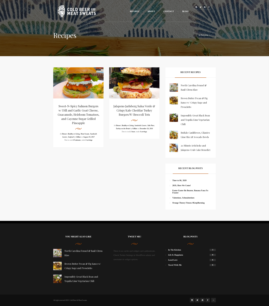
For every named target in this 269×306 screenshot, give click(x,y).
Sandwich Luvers (140, 125)
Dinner (64, 134)
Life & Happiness (175, 255)
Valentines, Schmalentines (183, 198)
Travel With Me (175, 265)
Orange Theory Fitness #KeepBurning (188, 203)
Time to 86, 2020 (179, 180)
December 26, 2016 (146, 129)
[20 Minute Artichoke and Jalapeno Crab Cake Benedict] (174, 148)
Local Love (172, 260)
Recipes (134, 11)
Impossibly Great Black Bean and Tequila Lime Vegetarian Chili (195, 120)
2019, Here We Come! (181, 185)
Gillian (78, 137)
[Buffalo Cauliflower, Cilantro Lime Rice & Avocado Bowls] (174, 135)
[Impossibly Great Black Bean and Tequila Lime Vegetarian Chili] (174, 117)
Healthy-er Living (74, 134)
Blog (185, 11)
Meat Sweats (85, 134)
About (151, 11)
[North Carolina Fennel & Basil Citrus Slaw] (174, 87)
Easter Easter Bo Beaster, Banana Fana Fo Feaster (190, 191)
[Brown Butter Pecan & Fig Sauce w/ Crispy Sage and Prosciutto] (174, 100)
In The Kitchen (174, 250)
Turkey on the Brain (123, 129)
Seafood (71, 137)
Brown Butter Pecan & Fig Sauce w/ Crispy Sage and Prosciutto (194, 102)
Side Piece (150, 125)
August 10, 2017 (89, 137)
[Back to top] (213, 300)
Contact (168, 11)
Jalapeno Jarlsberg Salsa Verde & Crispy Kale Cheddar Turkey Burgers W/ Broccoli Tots (134, 110)
